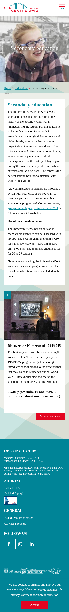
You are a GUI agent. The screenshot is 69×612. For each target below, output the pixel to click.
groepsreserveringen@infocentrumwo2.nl (33, 208)
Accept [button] (34, 604)
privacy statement (21, 595)
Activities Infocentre (15, 523)
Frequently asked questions (18, 518)
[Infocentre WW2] (20, 6)
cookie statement (48, 589)
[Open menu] (62, 6)
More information (50, 416)
